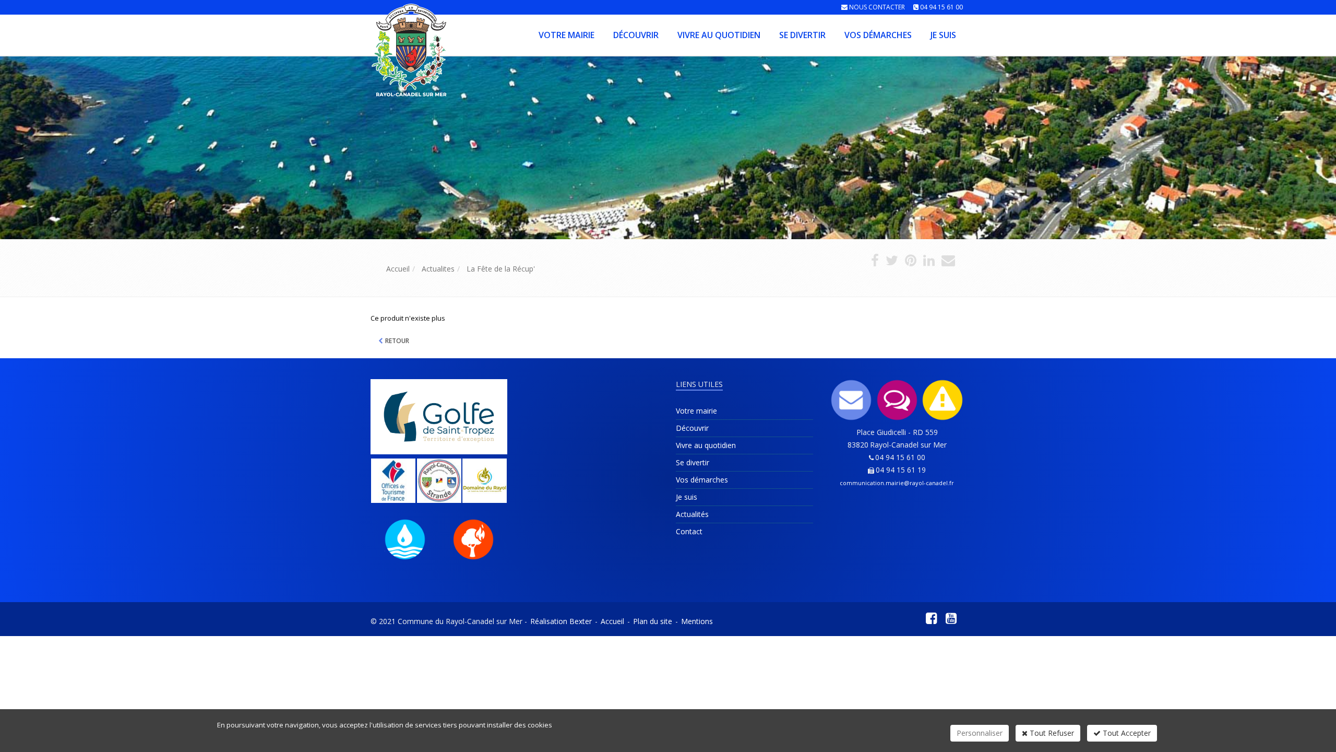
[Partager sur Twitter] (892, 262)
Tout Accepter (1126, 733)
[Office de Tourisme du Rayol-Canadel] (393, 481)
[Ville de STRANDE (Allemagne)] (439, 481)
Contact (689, 531)
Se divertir (802, 35)
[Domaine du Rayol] (485, 481)
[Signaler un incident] (943, 400)
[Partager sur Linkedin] (929, 262)
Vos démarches (878, 35)
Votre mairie (566, 35)
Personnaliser (980, 733)
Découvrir (636, 35)
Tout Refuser (1051, 733)
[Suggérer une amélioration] (897, 400)
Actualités (692, 514)
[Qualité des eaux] (405, 539)
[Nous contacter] (852, 400)
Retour (397, 340)
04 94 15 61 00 (941, 7)
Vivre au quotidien (718, 35)
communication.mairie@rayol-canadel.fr (897, 483)
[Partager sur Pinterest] (910, 262)
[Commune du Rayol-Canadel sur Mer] (369, 34)
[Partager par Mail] (948, 262)
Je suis (943, 35)
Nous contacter (877, 7)
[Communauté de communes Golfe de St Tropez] (439, 416)
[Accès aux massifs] (473, 539)
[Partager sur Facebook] (875, 262)
